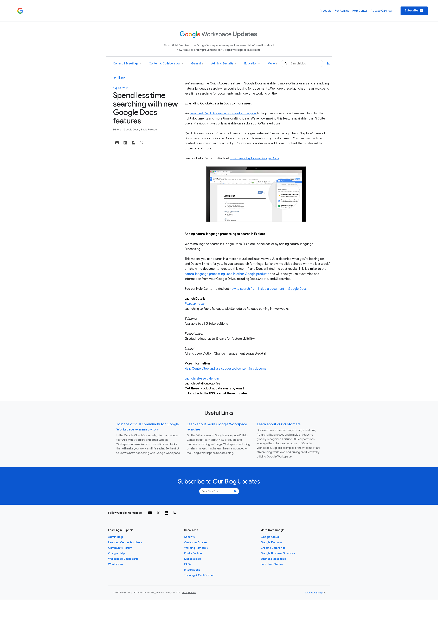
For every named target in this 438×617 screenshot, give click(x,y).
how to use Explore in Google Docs (254, 158)
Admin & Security (223, 63)
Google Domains (271, 542)
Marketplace (192, 559)
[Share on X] (142, 143)
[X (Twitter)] (158, 513)
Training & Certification (199, 575)
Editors (117, 129)
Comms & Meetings (127, 63)
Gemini (197, 63)
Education (252, 63)
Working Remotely (196, 548)
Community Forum (120, 548)
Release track (194, 304)
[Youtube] (150, 513)
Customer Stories (195, 542)
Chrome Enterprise (273, 548)
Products (325, 10)
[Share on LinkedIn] (125, 143)
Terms (193, 592)
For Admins (342, 10)
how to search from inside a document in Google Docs (268, 289)
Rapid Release (149, 129)
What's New (115, 564)
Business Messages (273, 559)
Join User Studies (272, 564)
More (272, 63)
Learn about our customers (279, 424)
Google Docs (131, 129)
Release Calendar (382, 10)
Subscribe (414, 11)
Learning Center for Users (125, 542)
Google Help (116, 553)
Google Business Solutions (278, 553)
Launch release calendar (202, 378)
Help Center (359, 10)
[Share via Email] (117, 143)
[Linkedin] (166, 513)
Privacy (185, 592)
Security (189, 537)
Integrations (192, 570)
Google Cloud (270, 537)
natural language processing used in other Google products (227, 274)
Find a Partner (193, 553)
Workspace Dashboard (123, 559)
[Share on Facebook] (133, 143)
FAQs (187, 564)
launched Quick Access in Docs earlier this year (223, 113)
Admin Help (115, 537)
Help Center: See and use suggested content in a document (227, 368)
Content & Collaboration (166, 63)
